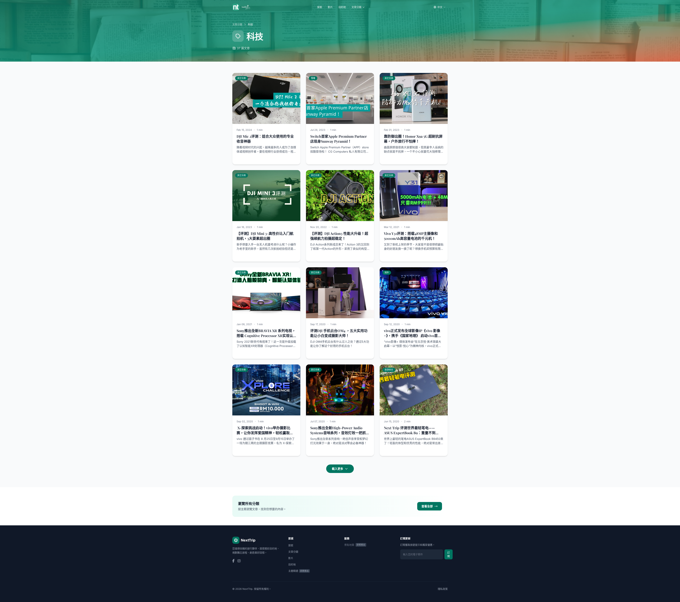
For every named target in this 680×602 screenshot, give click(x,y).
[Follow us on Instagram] (239, 561)
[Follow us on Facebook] (233, 561)
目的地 (342, 6)
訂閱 (448, 554)
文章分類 (356, 6)
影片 (330, 6)
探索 (319, 6)
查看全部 (427, 506)
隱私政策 (443, 588)
